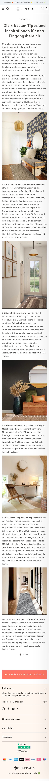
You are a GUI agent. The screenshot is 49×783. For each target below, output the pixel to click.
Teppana (10, 639)
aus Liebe (7, 728)
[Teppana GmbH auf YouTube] (13, 708)
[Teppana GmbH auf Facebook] (8, 708)
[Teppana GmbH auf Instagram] (3, 708)
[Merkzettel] (42, 9)
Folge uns (7, 688)
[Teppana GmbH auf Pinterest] (18, 708)
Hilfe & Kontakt (11, 719)
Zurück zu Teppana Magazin (26, 674)
